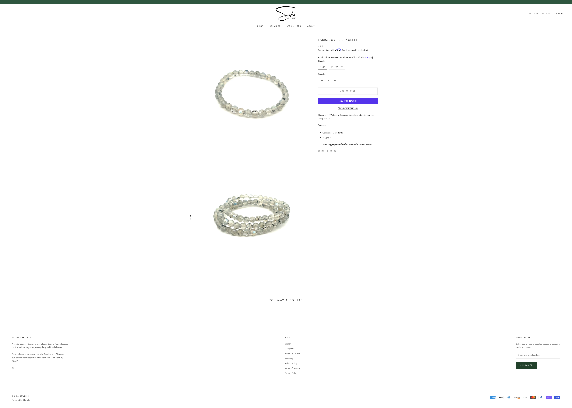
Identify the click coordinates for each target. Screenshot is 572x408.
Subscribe (526, 365)
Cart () (560, 13)
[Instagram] (13, 367)
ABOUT (311, 26)
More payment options (348, 107)
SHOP (260, 26)
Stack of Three (337, 66)
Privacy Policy (291, 373)
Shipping (289, 358)
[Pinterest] (335, 151)
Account (533, 14)
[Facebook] (327, 151)
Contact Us (289, 348)
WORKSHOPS (294, 26)
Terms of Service (292, 368)
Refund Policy (291, 363)
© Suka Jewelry (20, 396)
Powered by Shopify (21, 399)
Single (322, 66)
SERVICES (275, 26)
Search (546, 14)
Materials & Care (292, 353)
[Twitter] (331, 151)
